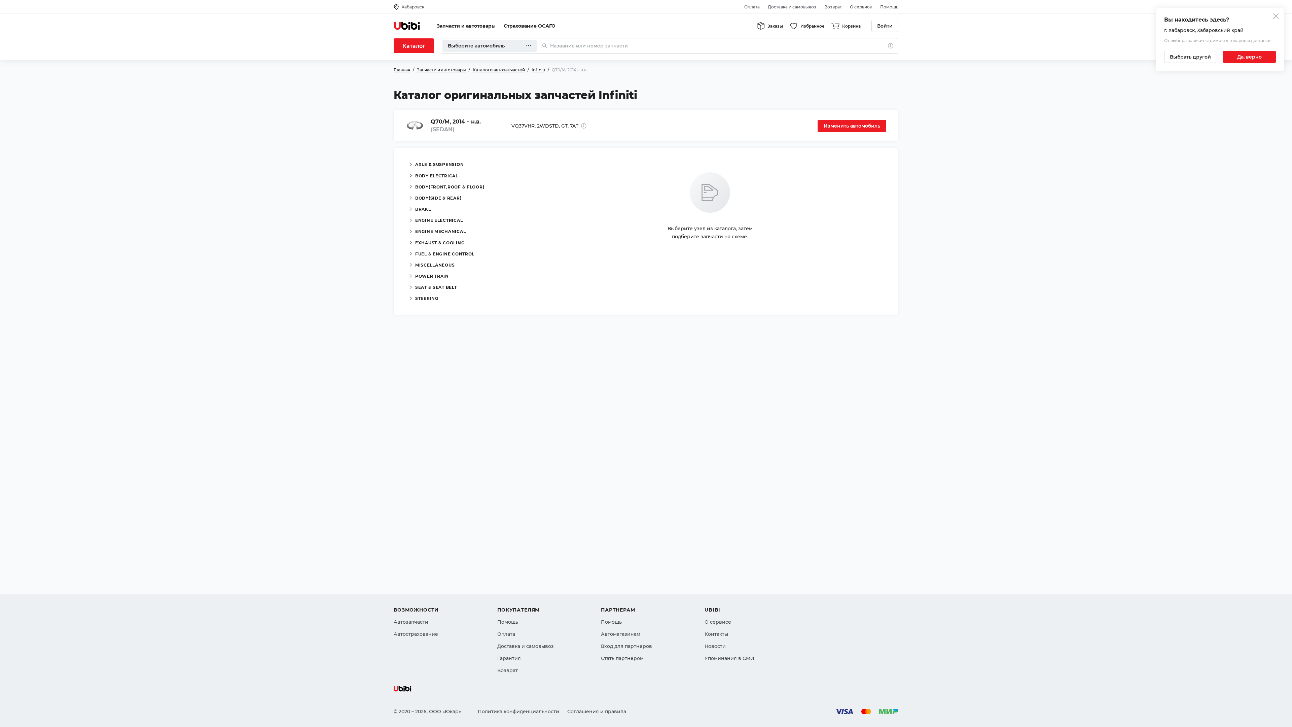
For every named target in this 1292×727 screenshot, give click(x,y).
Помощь (889, 6)
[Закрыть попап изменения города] (1276, 17)
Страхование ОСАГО (529, 26)
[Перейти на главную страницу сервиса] (407, 26)
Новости (715, 646)
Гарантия (509, 658)
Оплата (752, 6)
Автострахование (416, 634)
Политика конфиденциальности (518, 711)
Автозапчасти (411, 622)
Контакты (716, 634)
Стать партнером (622, 658)
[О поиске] (891, 46)
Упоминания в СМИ (729, 658)
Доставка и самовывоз (792, 6)
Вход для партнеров (626, 646)
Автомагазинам (620, 634)
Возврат (833, 6)
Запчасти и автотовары (466, 26)
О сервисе (861, 6)
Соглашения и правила (596, 711)
